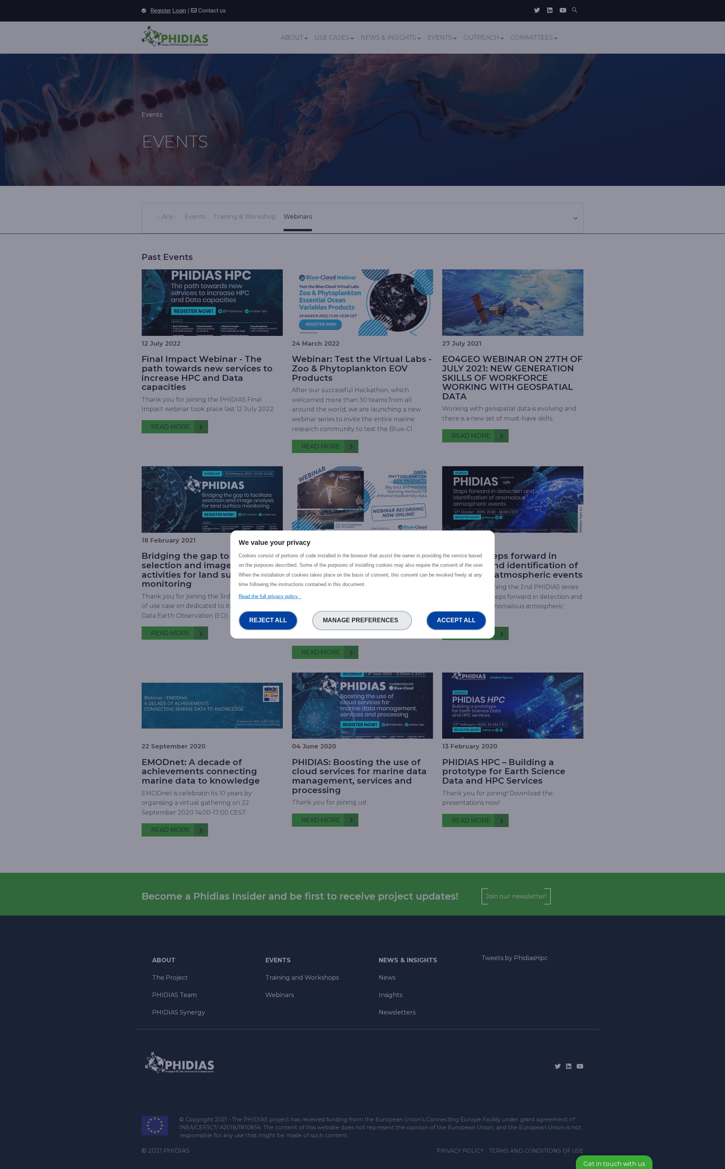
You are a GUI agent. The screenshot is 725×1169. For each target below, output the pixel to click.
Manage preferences (362, 620)
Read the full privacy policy (270, 596)
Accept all (456, 620)
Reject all (268, 620)
